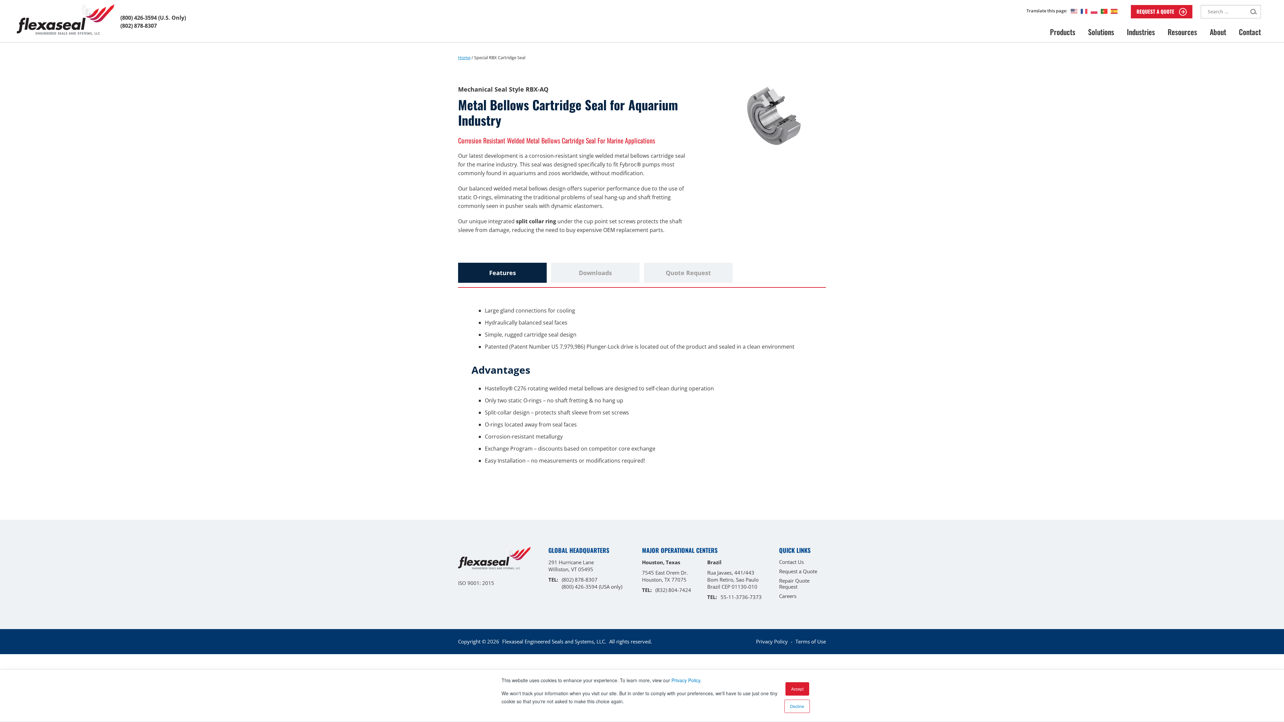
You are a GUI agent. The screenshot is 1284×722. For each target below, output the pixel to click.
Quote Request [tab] (688, 273)
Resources (1182, 32)
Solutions (1101, 32)
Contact (1250, 32)
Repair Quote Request (794, 583)
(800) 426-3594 (138, 17)
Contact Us (791, 562)
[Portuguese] (1102, 11)
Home (464, 57)
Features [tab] (502, 273)
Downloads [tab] (595, 273)
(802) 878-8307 (138, 25)
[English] (1072, 11)
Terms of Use (810, 641)
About (1218, 32)
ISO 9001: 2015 (476, 583)
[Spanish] (1112, 11)
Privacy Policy (685, 680)
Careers (787, 596)
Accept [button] (797, 689)
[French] (1082, 11)
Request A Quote (1156, 11)
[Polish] (1092, 11)
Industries (1141, 32)
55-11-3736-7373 (741, 597)
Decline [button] (797, 706)
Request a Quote (798, 571)
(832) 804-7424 (673, 590)
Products (1062, 32)
